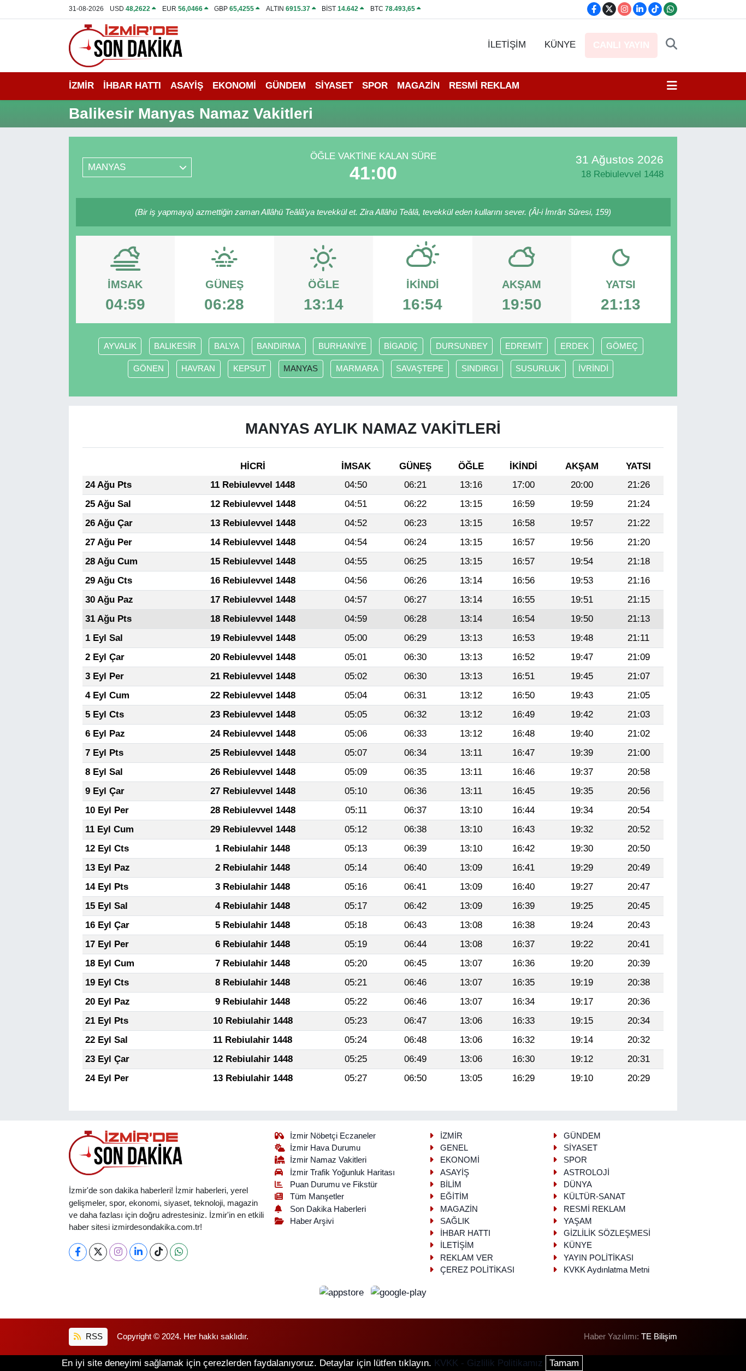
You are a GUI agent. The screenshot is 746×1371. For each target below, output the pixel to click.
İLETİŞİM (507, 44)
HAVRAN (198, 368)
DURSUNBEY (462, 346)
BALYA (226, 346)
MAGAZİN (418, 85)
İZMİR (81, 85)
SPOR (375, 85)
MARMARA (357, 368)
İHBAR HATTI (132, 85)
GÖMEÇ (622, 346)
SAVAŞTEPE (419, 368)
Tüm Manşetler (317, 1196)
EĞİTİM (454, 1196)
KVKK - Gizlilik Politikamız (488, 1363)
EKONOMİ (234, 85)
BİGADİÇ (401, 346)
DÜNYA (578, 1184)
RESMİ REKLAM (484, 85)
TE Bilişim (659, 1336)
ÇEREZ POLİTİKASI (477, 1269)
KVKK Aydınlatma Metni (606, 1269)
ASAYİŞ (186, 85)
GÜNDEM (285, 85)
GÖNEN (148, 368)
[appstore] (343, 1292)
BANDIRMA (278, 346)
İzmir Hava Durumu (325, 1148)
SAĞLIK (455, 1221)
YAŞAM (578, 1221)
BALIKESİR (175, 346)
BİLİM (450, 1184)
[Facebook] (78, 1252)
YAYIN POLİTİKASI (598, 1257)
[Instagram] (118, 1252)
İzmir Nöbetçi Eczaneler (333, 1135)
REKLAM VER (466, 1257)
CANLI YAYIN (621, 45)
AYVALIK (120, 346)
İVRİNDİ (593, 368)
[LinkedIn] (138, 1252)
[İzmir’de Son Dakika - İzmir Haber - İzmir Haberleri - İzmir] (126, 44)
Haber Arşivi (312, 1221)
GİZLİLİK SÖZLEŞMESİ (607, 1233)
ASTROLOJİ (586, 1172)
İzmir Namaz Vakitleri (328, 1160)
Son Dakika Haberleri (328, 1209)
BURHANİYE (342, 346)
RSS (93, 1336)
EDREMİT (523, 346)
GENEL (454, 1148)
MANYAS (300, 368)
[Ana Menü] (672, 86)
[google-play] (399, 1292)
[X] (98, 1252)
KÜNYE (560, 44)
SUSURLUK (538, 368)
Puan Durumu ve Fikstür (333, 1184)
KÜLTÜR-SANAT (594, 1196)
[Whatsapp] (179, 1252)
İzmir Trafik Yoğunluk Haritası (342, 1172)
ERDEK (574, 346)
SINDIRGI (479, 368)
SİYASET (334, 85)
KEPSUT (249, 368)
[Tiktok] (159, 1252)
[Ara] (671, 45)
